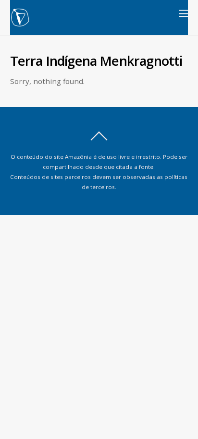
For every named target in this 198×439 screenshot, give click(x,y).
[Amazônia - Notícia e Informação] (19, 23)
